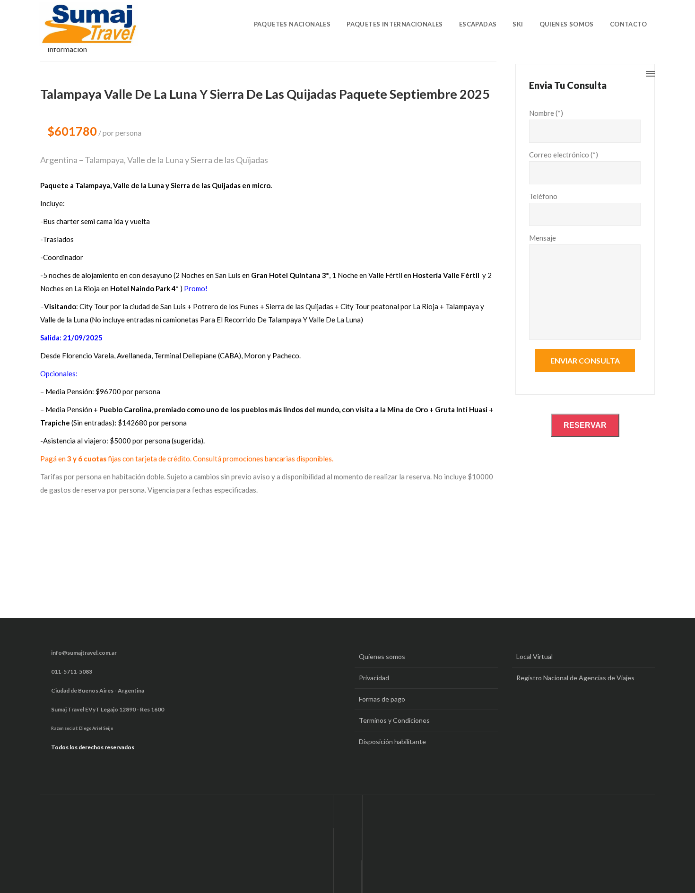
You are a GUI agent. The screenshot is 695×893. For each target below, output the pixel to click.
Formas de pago (382, 699)
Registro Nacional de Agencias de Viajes (575, 678)
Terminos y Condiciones (394, 720)
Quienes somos (382, 656)
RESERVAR (585, 425)
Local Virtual (534, 656)
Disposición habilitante (392, 741)
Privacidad (374, 678)
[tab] (72, 52)
